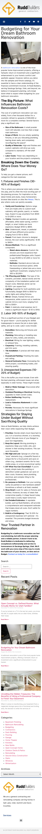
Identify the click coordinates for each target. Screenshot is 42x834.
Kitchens (8, 743)
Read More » (5, 619)
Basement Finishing (13, 722)
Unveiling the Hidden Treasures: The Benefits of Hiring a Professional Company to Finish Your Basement (20, 696)
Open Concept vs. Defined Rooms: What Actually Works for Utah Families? (20, 604)
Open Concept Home (14, 748)
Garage (8, 737)
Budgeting (9, 727)
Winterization (10, 763)
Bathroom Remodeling (14, 724)
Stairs (7, 758)
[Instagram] (25, 21)
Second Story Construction (16, 756)
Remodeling (10, 753)
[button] (4, 21)
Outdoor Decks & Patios (15, 750)
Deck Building (11, 732)
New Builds (9, 745)
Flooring (8, 735)
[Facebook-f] (20, 21)
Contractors (10, 730)
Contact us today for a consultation (23, 554)
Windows (9, 761)
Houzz (30, 199)
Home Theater (11, 740)
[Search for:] (16, 566)
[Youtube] (33, 21)
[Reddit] (38, 21)
